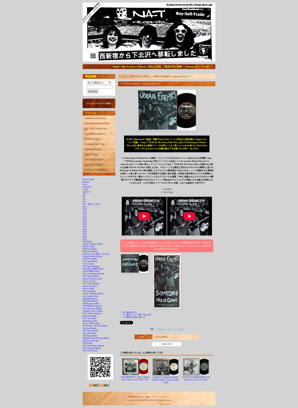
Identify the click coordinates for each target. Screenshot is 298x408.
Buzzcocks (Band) (90, 251)
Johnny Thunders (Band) (93, 293)
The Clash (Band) (90, 261)
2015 (85, 212)
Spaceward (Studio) (91, 340)
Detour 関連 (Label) (91, 271)
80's (84, 202)
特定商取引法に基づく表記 (139, 397)
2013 (85, 207)
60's (84, 197)
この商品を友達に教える (133, 317)
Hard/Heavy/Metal (92, 139)
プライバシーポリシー (160, 397)
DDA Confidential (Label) (93, 274)
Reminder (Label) (90, 321)
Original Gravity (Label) (92, 311)
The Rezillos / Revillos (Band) (95, 326)
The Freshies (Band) (91, 283)
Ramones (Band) (89, 316)
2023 (85, 231)
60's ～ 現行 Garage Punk (95, 128)
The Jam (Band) (89, 291)
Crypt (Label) (88, 264)
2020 (85, 224)
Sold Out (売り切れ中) (94, 159)
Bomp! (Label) (89, 246)
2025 (85, 236)
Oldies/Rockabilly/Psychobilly (97, 123)
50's (84, 194)
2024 (85, 234)
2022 (85, 229)
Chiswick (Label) (90, 259)
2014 (85, 209)
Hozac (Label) (88, 288)
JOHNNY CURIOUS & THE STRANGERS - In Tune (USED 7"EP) (165, 380)
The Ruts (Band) (89, 328)
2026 (85, 239)
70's (84, 199)
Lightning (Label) (90, 298)
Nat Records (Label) (91, 303)
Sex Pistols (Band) (90, 330)
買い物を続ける (129, 312)
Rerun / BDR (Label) (91, 323)
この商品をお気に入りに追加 (168, 329)
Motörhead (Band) (90, 301)
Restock (86, 182)
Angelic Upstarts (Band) (93, 244)
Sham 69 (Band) (89, 333)
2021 (85, 226)
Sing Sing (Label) (90, 335)
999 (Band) (87, 241)
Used (85, 184)
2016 (85, 214)
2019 (85, 221)
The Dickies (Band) (91, 276)
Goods (85, 189)
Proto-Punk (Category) (92, 313)
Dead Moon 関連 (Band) (93, 269)
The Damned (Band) (91, 266)
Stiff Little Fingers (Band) (93, 345)
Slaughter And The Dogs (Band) (96, 338)
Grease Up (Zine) (90, 286)
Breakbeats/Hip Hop (93, 149)
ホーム (124, 76)
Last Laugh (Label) (90, 296)
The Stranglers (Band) (92, 348)
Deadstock (87, 187)
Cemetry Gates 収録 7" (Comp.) (96, 254)
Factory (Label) (89, 281)
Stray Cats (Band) (90, 350)
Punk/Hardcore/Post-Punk (95, 118)
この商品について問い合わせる (136, 314)
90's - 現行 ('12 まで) (92, 204)
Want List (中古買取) (94, 165)
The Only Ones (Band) (92, 308)
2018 (85, 219)
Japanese (86, 192)
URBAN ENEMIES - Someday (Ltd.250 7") (171, 76)
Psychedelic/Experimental (95, 134)
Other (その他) (91, 154)
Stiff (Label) (88, 343)
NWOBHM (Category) (92, 306)
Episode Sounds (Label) (92, 279)
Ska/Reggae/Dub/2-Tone (95, 144)
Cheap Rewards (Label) (92, 256)
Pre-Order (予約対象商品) (96, 170)
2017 (85, 217)
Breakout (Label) (89, 249)
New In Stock (88, 179)
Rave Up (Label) (89, 318)
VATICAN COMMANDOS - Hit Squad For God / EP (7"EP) (196, 378)
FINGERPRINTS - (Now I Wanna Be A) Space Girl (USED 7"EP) (135, 378)
